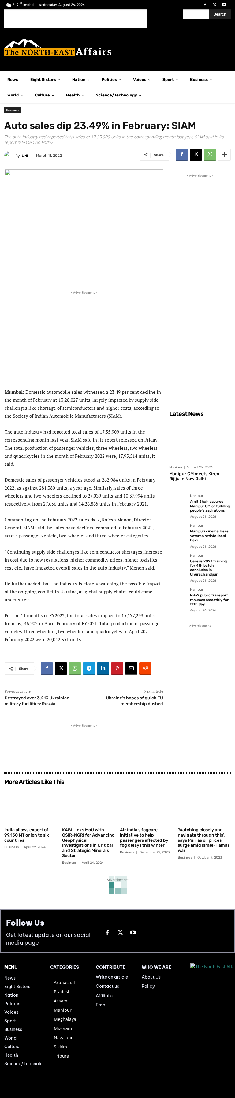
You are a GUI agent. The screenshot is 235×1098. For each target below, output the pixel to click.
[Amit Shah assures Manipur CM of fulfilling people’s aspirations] (177, 502)
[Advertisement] (75, 18)
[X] (214, 4)
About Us (151, 977)
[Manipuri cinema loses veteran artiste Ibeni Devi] (177, 532)
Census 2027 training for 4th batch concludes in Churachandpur (208, 568)
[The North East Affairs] (117, 47)
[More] (224, 155)
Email (102, 1005)
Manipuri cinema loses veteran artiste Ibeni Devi (209, 535)
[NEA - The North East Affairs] (210, 979)
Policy (148, 986)
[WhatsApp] (210, 155)
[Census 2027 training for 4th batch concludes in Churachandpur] (177, 562)
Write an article (112, 977)
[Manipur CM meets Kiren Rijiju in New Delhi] (199, 441)
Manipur (175, 467)
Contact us (107, 986)
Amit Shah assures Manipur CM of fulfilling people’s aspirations (210, 506)
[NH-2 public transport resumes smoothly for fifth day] (177, 596)
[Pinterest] (117, 668)
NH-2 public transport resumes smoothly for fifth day (209, 599)
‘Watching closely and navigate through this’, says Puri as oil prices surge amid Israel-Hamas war (203, 840)
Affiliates (105, 995)
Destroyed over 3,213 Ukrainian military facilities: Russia (37, 700)
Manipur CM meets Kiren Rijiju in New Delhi (194, 476)
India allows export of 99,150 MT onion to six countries (26, 835)
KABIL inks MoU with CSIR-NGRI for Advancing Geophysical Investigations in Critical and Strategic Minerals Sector (88, 842)
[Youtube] (224, 4)
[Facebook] (205, 4)
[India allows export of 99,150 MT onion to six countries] (30, 806)
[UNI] (9, 155)
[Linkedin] (103, 668)
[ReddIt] (145, 668)
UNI (25, 156)
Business (12, 110)
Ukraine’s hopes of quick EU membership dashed (134, 700)
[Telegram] (89, 668)
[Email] (131, 668)
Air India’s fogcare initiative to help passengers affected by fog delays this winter (144, 837)
